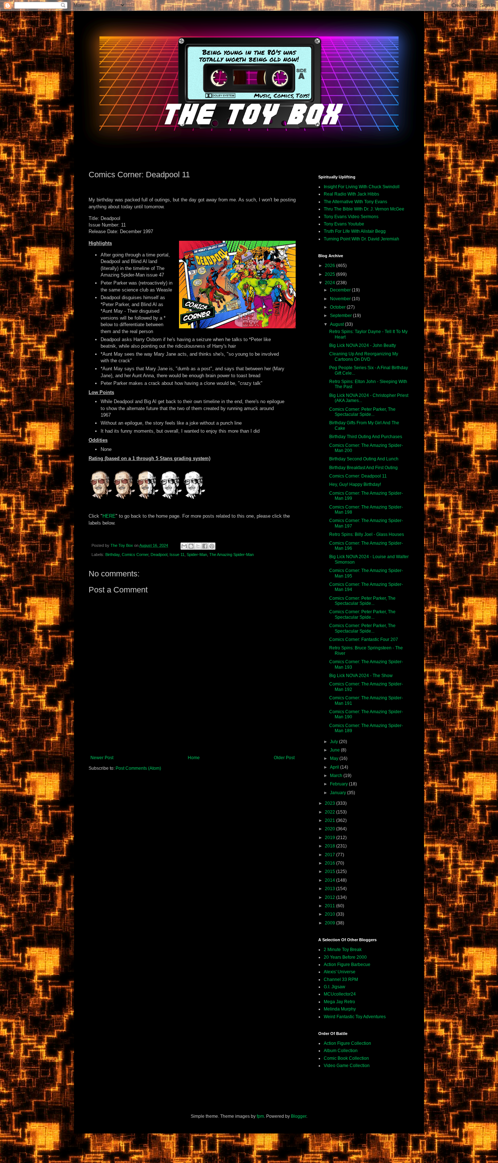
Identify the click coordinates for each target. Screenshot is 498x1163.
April (335, 767)
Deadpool (159, 554)
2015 (330, 871)
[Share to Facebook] (205, 546)
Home (194, 757)
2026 (330, 265)
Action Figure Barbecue (347, 964)
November (341, 298)
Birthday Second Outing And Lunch (363, 458)
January (338, 792)
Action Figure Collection (347, 1043)
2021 (330, 820)
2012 (330, 897)
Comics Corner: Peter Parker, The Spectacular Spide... (362, 412)
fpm (260, 1116)
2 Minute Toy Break (343, 949)
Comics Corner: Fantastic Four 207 (363, 639)
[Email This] (184, 546)
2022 (330, 812)
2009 (330, 923)
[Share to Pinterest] (211, 546)
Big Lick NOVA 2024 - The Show (361, 675)
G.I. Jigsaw (334, 986)
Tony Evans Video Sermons (351, 216)
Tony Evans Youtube (344, 224)
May (334, 758)
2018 (330, 846)
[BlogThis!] (191, 546)
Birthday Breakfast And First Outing (363, 467)
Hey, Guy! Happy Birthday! (355, 484)
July (334, 741)
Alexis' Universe (339, 971)
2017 (330, 854)
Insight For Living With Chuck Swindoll (362, 186)
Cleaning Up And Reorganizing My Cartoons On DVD (363, 356)
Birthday (112, 554)
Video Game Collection (347, 1065)
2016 (330, 863)
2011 (330, 905)
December (341, 290)
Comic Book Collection (346, 1058)
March (336, 775)
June (335, 750)
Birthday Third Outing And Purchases (365, 436)
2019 (330, 837)
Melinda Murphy (340, 1009)
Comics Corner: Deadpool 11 (358, 476)
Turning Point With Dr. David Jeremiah (361, 239)
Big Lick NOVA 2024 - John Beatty (362, 345)
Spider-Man (197, 554)
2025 (330, 274)
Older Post (284, 757)
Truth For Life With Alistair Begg (355, 231)
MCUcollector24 (340, 994)
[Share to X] (198, 546)
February (339, 784)
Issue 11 (177, 554)
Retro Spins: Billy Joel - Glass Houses (366, 534)
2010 (330, 914)
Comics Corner (135, 554)
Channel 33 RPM (341, 979)
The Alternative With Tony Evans (355, 201)
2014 (330, 880)
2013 (330, 888)
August (337, 324)
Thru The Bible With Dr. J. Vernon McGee (364, 209)
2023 (330, 803)
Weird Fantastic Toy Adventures (355, 1016)
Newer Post (101, 757)
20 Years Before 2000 (345, 957)
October (338, 307)
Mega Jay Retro (339, 1001)
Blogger (298, 1116)
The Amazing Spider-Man (231, 554)
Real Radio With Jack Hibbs (351, 194)
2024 (330, 282)
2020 (330, 828)
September (341, 315)
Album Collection (341, 1050)
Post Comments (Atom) (138, 768)
